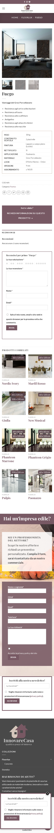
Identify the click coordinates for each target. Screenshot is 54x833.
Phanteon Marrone (8, 459)
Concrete (8, 764)
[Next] (47, 51)
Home (15, 17)
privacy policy (24, 653)
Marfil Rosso (36, 383)
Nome (9, 291)
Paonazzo (34, 498)
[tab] (27, 232)
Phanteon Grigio (39, 457)
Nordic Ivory (10, 383)
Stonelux (6, 769)
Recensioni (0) (8, 233)
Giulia (6, 420)
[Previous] (6, 51)
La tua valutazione (15, 259)
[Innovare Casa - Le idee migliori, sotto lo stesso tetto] (27, 8)
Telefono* (12, 617)
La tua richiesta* (15, 627)
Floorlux (26, 17)
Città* (10, 597)
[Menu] (3, 8)
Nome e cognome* (16, 587)
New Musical (36, 420)
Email (9, 303)
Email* (10, 607)
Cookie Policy (27, 830)
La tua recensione (14, 268)
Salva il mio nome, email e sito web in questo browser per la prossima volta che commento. (24, 319)
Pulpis (6, 498)
